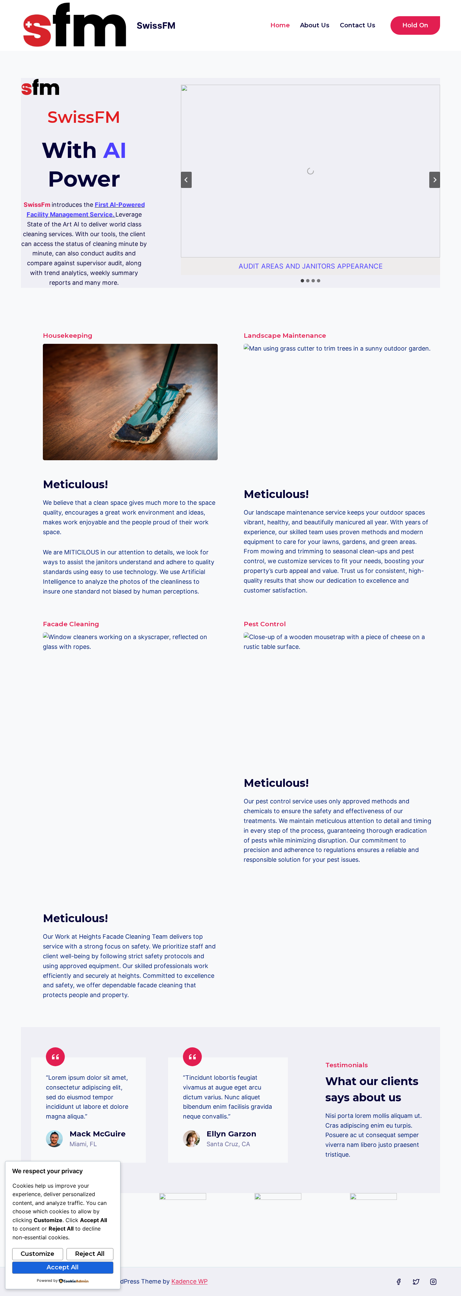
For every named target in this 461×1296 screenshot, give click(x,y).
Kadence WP (189, 1281)
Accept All (63, 1267)
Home (280, 25)
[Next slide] (434, 180)
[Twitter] (416, 1282)
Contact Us (357, 25)
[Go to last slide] (186, 180)
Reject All (90, 1254)
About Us (314, 25)
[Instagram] (433, 1282)
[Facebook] (398, 1282)
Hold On (415, 25)
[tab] (302, 280)
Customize (37, 1254)
